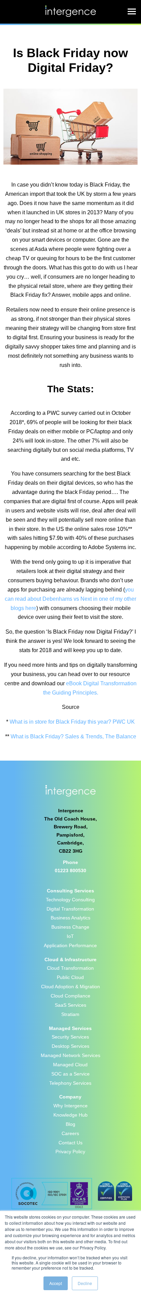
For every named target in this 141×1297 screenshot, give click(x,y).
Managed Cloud (70, 1064)
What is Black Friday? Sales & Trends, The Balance (73, 736)
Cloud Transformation (70, 968)
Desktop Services (70, 1046)
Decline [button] (85, 1283)
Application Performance (70, 945)
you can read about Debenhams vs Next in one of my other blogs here (70, 599)
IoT (70, 936)
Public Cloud (70, 977)
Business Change (70, 927)
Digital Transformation (70, 909)
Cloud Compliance (70, 996)
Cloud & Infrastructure (70, 959)
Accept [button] (55, 1283)
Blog (70, 1124)
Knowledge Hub (70, 1115)
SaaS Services (70, 1005)
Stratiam (70, 1014)
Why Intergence (70, 1105)
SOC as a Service (70, 1074)
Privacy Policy (70, 1151)
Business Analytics (70, 917)
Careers (70, 1133)
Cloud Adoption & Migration (70, 986)
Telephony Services (70, 1083)
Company (70, 1096)
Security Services (70, 1037)
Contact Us (70, 1142)
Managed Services (70, 1028)
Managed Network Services (70, 1055)
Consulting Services (70, 890)
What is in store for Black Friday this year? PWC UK (72, 722)
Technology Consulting (70, 899)
